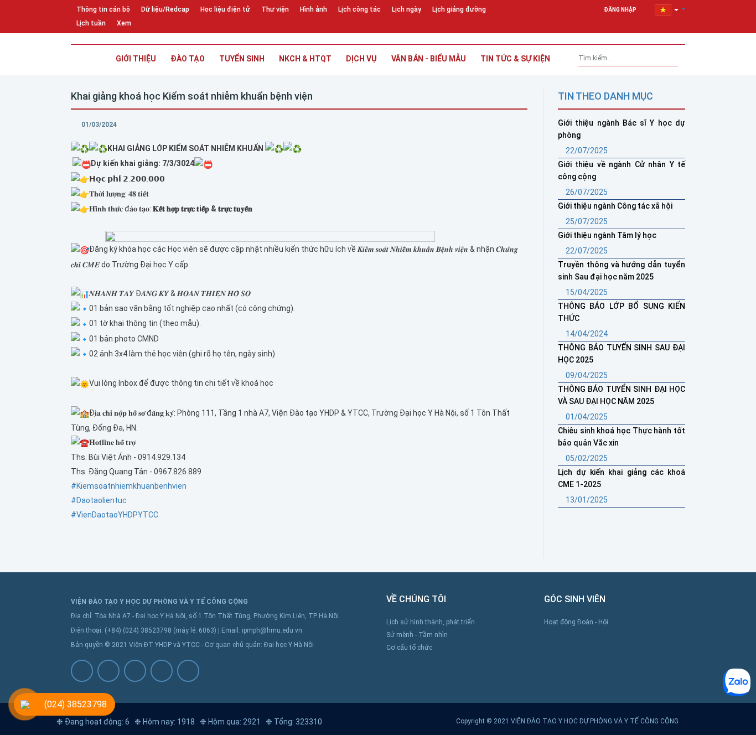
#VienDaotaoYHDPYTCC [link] (114, 514)
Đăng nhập (621, 10)
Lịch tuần (91, 23)
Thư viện (275, 9)
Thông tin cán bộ (103, 9)
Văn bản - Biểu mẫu (428, 58)
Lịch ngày (406, 9)
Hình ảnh (313, 9)
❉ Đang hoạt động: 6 (93, 721)
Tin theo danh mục (605, 96)
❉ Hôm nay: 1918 (164, 721)
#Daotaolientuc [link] (99, 500)
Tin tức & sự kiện (515, 58)
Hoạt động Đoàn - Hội (576, 622)
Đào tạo (187, 58)
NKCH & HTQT (305, 58)
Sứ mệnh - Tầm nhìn (417, 635)
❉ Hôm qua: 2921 (230, 721)
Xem (124, 23)
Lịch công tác (359, 9)
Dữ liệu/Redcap (165, 9)
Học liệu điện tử (225, 9)
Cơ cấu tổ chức (409, 647)
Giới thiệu (136, 58)
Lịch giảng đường (459, 9)
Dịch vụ (361, 58)
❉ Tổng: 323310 (294, 721)
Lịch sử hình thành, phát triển (430, 622)
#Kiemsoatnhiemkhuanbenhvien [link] (129, 486)
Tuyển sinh (242, 58)
